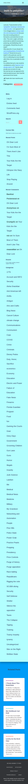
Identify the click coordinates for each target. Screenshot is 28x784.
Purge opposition (13, 567)
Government (12, 441)
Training (10, 630)
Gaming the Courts (14, 426)
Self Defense (12, 596)
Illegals (9, 465)
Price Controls (12, 557)
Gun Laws (11, 450)
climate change (13, 320)
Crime (9, 345)
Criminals (10, 350)
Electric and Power (14, 383)
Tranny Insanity (13, 635)
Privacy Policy (14, 771)
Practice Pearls (13, 543)
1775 (9, 272)
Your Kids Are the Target (14, 226)
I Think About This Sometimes (12, 684)
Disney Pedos (12, 354)
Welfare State (12, 654)
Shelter (9, 601)
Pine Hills (10, 528)
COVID (10, 340)
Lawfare (10, 480)
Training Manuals (11, 774)
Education (11, 378)
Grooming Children (14, 446)
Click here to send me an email (13, 133)
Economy (10, 373)
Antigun (10, 301)
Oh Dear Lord (12, 142)
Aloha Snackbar (13, 286)
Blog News (11, 311)
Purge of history (13, 562)
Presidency (11, 552)
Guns (9, 455)
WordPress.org (13, 113)
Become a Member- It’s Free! (14, 763)
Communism (12, 330)
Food (9, 416)
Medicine (10, 499)
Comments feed (13, 108)
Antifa (9, 296)
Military (9, 504)
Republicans (12, 577)
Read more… (9, 698)
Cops (9, 335)
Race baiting (12, 572)
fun (8, 421)
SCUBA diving (12, 586)
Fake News (11, 397)
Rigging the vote (13, 581)
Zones (20, 774)
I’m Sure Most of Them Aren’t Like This (14, 151)
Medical (10, 489)
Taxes (9, 615)
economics (11, 369)
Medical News (12, 494)
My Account (18, 767)
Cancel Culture (13, 315)
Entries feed (11, 103)
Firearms (10, 402)
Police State (11, 533)
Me (8, 485)
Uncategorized (18, 84)
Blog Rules (10, 767)
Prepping (10, 547)
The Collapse (12, 620)
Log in (9, 98)
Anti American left (14, 291)
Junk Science (12, 475)
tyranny (10, 639)
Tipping (10, 625)
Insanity (10, 470)
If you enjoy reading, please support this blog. (12, 263)
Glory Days (11, 436)
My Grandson (12, 509)
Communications (13, 325)
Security (10, 591)
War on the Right (13, 649)
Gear (9, 431)
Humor (9, 460)
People (9, 523)
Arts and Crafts (13, 306)
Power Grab (11, 538)
